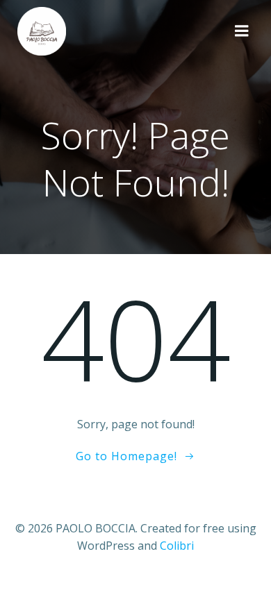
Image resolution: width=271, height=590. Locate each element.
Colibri (177, 545)
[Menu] (242, 31)
